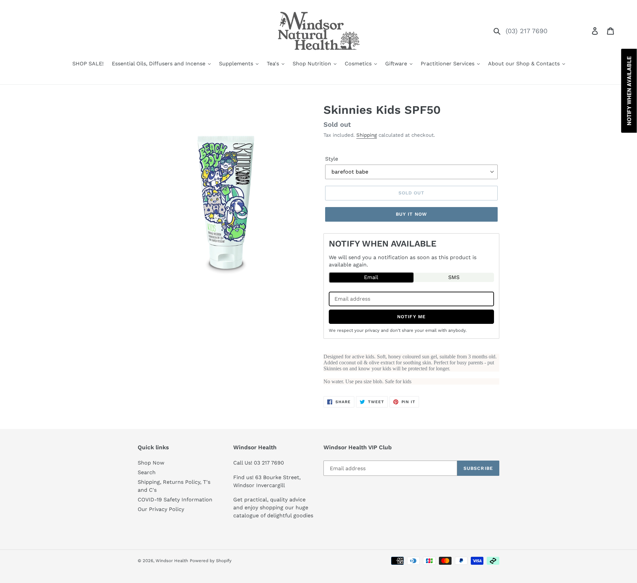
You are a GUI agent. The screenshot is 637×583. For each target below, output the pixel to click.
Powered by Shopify (211, 560)
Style (331, 159)
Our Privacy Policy (161, 509)
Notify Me (411, 316)
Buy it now (411, 214)
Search (147, 472)
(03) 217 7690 (526, 31)
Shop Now (151, 463)
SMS (454, 277)
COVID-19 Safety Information (175, 499)
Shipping (366, 135)
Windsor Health (172, 560)
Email (371, 277)
